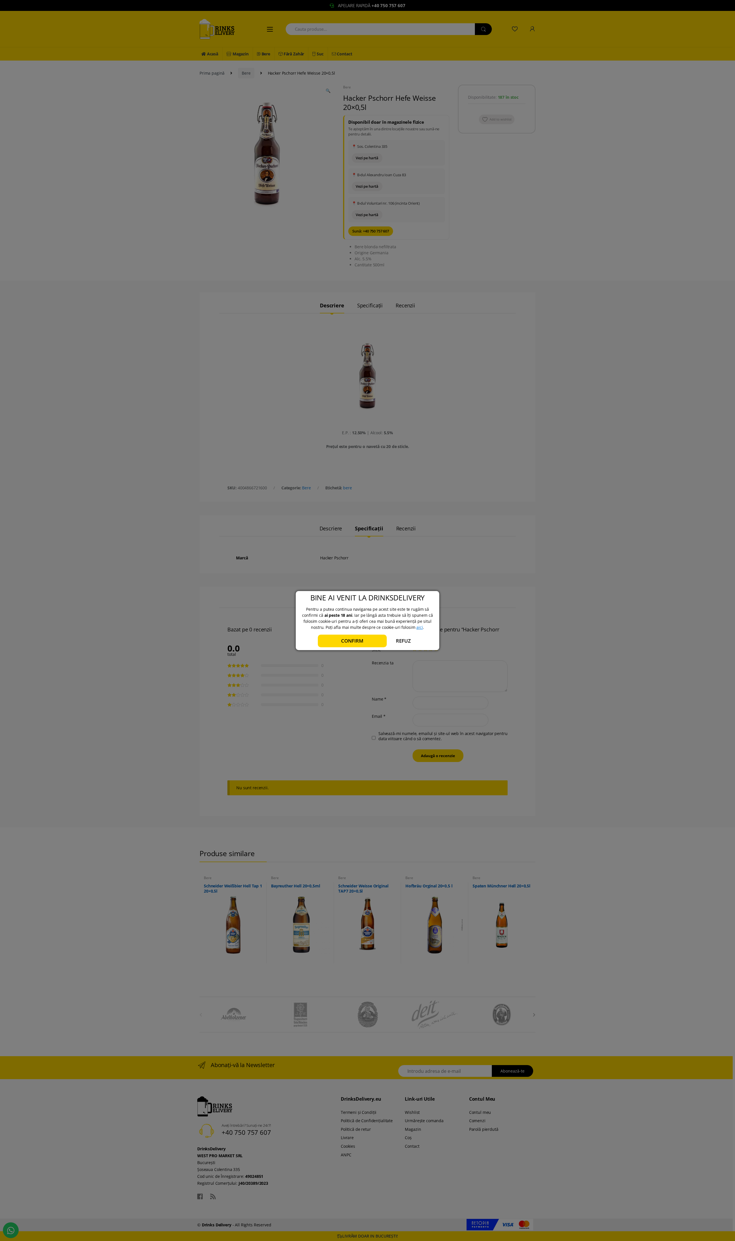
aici (419, 627)
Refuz (403, 640)
